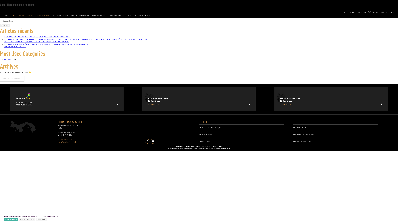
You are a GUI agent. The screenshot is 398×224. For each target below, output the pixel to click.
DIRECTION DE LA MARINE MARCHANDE (303, 135)
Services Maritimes (60, 16)
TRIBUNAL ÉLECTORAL (205, 141)
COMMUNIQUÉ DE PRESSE (15, 47)
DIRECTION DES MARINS (299, 128)
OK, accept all (11, 219)
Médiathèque (349, 12)
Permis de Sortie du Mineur (120, 16)
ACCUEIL (7, 16)
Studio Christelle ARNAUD (222, 148)
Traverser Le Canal (142, 16)
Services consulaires (80, 16)
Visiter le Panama (99, 16)
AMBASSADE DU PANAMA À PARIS (302, 141)
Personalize (41, 219)
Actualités (7, 59)
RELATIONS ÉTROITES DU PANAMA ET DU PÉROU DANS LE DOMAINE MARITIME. (36, 42)
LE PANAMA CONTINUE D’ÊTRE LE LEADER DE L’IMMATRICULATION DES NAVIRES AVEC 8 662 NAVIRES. (46, 44)
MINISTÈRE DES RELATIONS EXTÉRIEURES (210, 128)
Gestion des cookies (214, 146)
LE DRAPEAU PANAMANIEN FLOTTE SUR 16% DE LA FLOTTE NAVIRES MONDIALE (37, 37)
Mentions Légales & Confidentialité (190, 146)
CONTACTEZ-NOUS (387, 12)
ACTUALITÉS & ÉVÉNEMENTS (368, 12)
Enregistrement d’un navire (38, 16)
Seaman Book (18, 16)
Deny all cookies (27, 219)
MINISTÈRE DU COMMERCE (206, 135)
